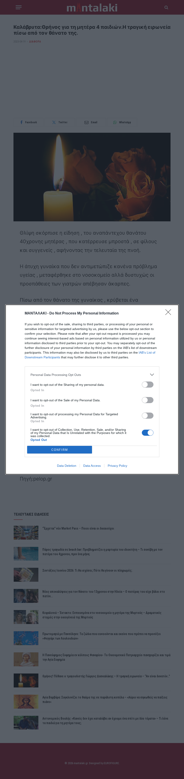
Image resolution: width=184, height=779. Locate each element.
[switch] (147, 385)
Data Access (92, 465)
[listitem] (92, 374)
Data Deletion (66, 465)
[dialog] (92, 389)
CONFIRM (59, 449)
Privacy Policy (117, 465)
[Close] (169, 313)
